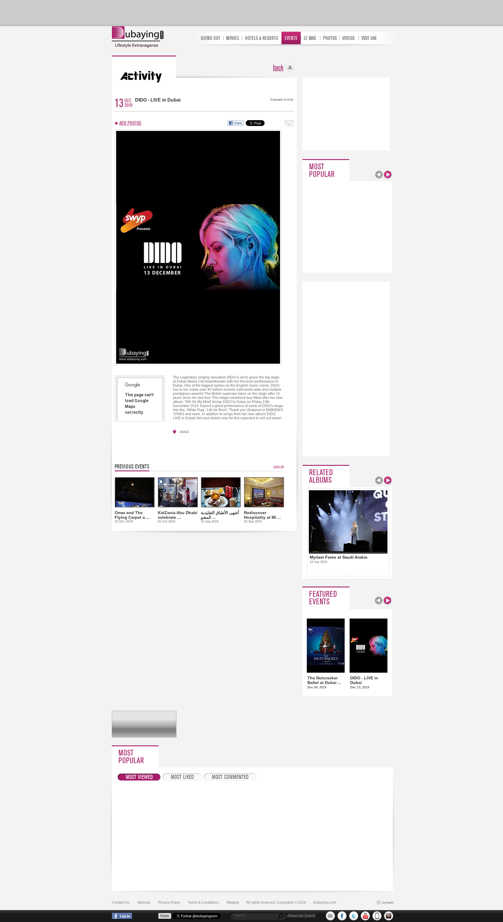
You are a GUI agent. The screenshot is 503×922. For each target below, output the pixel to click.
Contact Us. (121, 902)
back (278, 67)
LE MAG (310, 38)
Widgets (232, 902)
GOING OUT (210, 38)
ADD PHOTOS (130, 123)
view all (278, 466)
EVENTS (291, 38)
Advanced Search (301, 915)
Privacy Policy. (169, 902)
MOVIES (232, 38)
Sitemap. (144, 902)
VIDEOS (348, 38)
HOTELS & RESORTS (261, 38)
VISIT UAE (369, 38)
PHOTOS (330, 38)
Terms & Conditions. (203, 902)
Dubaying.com (324, 902)
